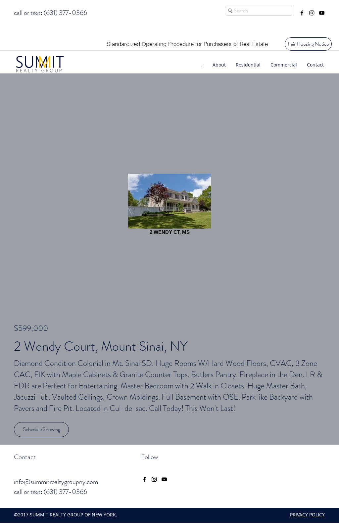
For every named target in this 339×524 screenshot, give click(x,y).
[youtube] (321, 13)
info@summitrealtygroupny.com (56, 482)
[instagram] (312, 13)
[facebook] (302, 13)
